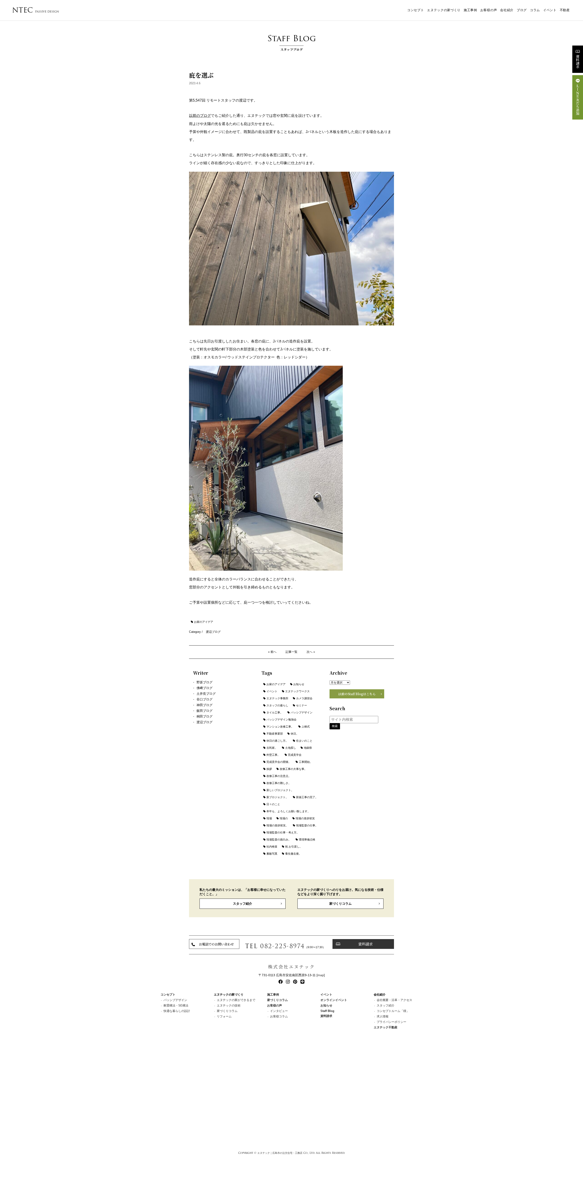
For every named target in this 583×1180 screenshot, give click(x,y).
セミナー (301, 705)
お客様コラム (279, 1016)
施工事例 (470, 10)
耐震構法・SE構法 (176, 1005)
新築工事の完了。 (307, 797)
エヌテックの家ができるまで (236, 1000)
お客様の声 (488, 10)
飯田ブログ (204, 711)
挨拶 (269, 769)
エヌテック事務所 (277, 698)
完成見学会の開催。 (278, 762)
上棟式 (306, 726)
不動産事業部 (274, 733)
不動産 (565, 10)
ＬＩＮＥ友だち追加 (577, 99)
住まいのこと (304, 740)
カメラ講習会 (304, 698)
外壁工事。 (273, 754)
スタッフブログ (291, 42)
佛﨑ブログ (204, 688)
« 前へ (272, 652)
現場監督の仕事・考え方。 (282, 832)
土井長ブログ (206, 693)
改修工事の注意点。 (278, 776)
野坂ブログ (204, 682)
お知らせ (298, 684)
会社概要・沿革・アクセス (394, 1000)
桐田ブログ (204, 716)
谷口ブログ (204, 699)
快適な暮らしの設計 (177, 1011)
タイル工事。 (274, 712)
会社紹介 (507, 10)
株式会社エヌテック (291, 966)
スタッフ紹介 (242, 903)
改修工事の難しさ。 (278, 783)
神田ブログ (204, 705)
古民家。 (271, 747)
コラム (535, 10)
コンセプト (415, 10)
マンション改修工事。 (280, 726)
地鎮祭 (308, 747)
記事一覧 (291, 652)
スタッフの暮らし (277, 705)
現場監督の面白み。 (278, 839)
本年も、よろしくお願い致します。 (288, 811)
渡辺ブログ (213, 631)
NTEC (35, 10)
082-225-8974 (282, 946)
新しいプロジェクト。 (280, 790)
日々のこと (273, 804)
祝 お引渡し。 (293, 846)
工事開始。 (305, 762)
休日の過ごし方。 (277, 740)
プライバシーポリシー (391, 1022)
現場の (284, 818)
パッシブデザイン (301, 712)
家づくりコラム (340, 903)
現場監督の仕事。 (307, 825)
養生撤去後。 (293, 853)
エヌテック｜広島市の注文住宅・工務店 (279, 1153)
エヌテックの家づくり (443, 10)
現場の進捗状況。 (277, 825)
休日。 (295, 733)
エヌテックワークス (297, 691)
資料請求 (577, 61)
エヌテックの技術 (228, 1005)
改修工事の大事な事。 (293, 769)
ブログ (522, 10)
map (320, 975)
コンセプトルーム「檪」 (393, 1011)
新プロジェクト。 (277, 797)
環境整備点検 (307, 839)
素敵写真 (271, 853)
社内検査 (271, 846)
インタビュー (279, 1011)
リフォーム (224, 1016)
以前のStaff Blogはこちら (357, 694)
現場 (269, 818)
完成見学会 (295, 754)
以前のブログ (200, 115)
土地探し (290, 747)
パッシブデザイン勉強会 (281, 719)
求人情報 (383, 1016)
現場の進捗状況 (305, 818)
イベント (550, 10)
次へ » (311, 652)
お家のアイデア (203, 621)
